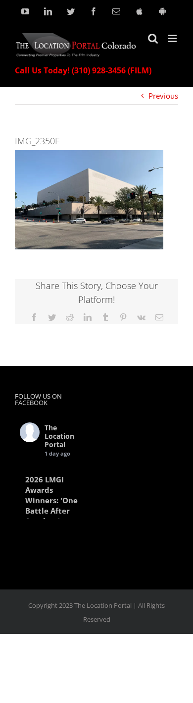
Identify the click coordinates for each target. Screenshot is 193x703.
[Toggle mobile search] (153, 38)
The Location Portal (59, 436)
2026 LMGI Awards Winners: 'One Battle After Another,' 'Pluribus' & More (51, 510)
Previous (163, 96)
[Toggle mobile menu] (173, 38)
